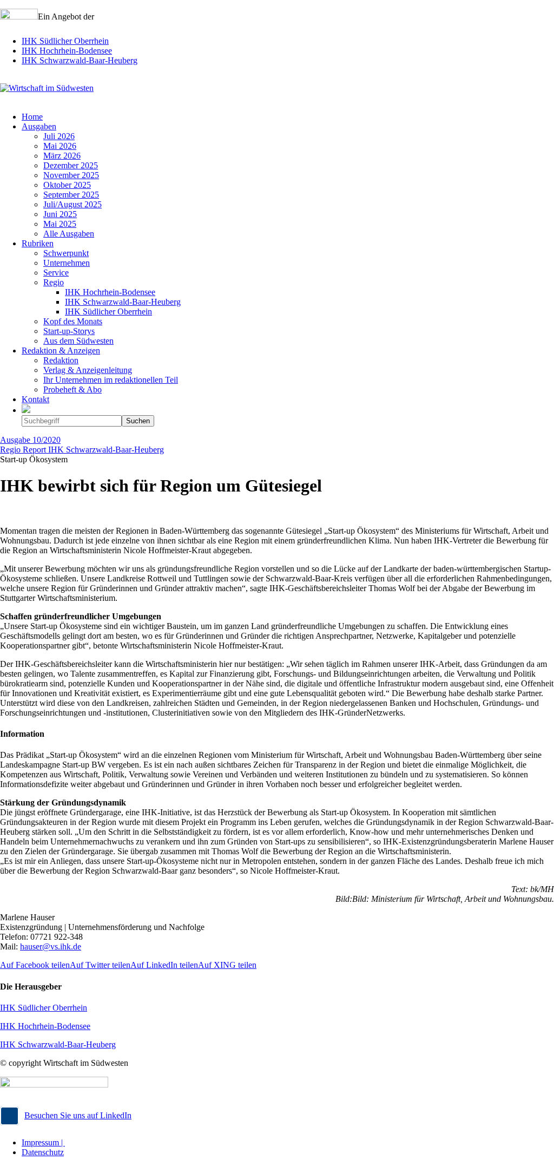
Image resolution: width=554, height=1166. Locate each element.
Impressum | (43, 1142)
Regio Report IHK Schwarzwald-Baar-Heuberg (82, 449)
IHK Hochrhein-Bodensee (67, 50)
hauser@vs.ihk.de (50, 946)
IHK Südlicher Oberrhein (65, 40)
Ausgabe (30, 439)
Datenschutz (43, 1152)
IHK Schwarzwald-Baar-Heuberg (79, 60)
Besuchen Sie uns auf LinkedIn (77, 1115)
